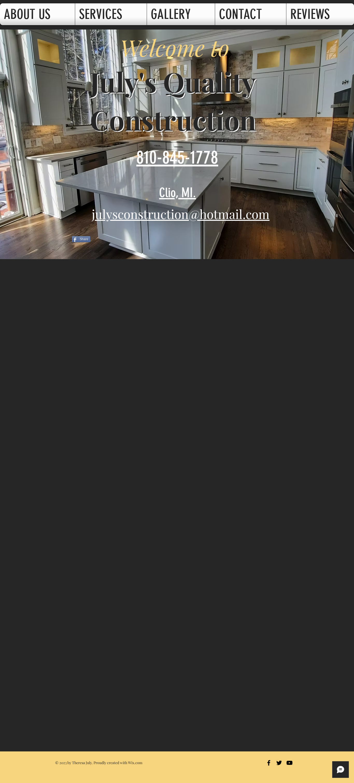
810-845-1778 (177, 157)
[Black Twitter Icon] (279, 762)
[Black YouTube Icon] (289, 762)
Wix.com (135, 762)
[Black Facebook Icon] (268, 762)
